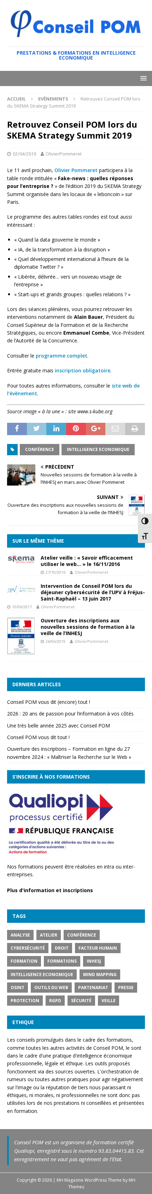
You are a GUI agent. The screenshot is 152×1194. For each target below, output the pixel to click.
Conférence (39, 449)
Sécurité (81, 1001)
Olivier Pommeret (76, 170)
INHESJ (94, 961)
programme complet (61, 355)
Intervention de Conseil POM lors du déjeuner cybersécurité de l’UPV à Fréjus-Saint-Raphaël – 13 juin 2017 (93, 592)
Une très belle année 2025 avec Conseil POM (58, 725)
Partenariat (93, 988)
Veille (108, 1001)
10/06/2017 (22, 606)
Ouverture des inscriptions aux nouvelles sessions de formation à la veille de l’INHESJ (88, 626)
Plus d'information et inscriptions (50, 890)
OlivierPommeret (64, 154)
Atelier (48, 935)
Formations (62, 961)
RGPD (55, 1001)
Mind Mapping (100, 974)
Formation (24, 961)
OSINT (17, 988)
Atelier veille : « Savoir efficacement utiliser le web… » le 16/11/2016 (87, 560)
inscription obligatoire (82, 370)
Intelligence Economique (98, 449)
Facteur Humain (97, 948)
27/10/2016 (55, 572)
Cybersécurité (28, 948)
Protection (25, 1001)
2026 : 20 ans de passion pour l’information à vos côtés (70, 713)
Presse (126, 988)
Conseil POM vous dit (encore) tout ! (48, 702)
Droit (62, 948)
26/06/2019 (55, 641)
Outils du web (51, 988)
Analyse (20, 935)
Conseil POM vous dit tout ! (38, 737)
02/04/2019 (24, 154)
